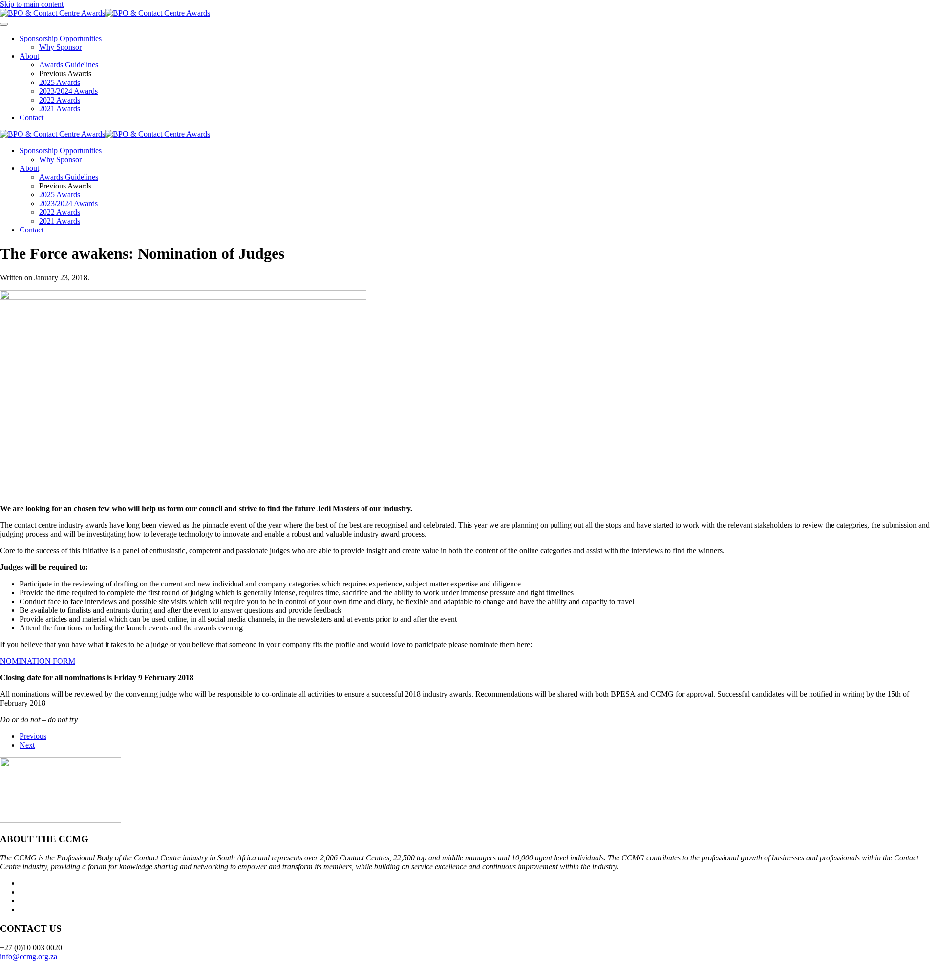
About (29, 56)
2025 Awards (59, 82)
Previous (33, 736)
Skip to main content (32, 4)
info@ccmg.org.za (28, 956)
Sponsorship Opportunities (61, 38)
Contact (31, 117)
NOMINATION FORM (37, 661)
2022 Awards (59, 100)
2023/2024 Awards (68, 91)
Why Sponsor (60, 47)
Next (27, 745)
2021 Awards (59, 108)
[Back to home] (105, 13)
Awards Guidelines (68, 65)
